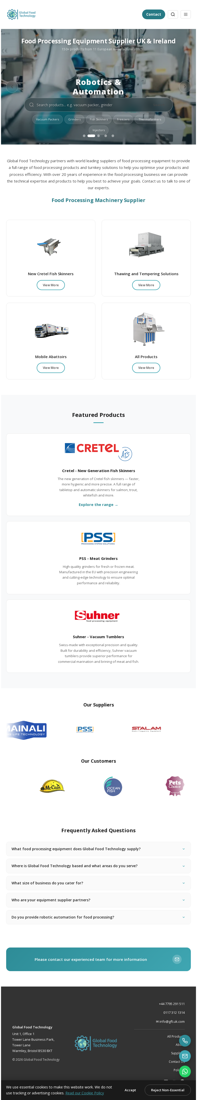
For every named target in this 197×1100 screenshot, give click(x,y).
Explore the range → (98, 504)
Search (159, 104)
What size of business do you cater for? (51, 882)
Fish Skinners (99, 119)
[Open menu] (186, 14)
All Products (172, 1036)
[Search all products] (173, 14)
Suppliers (174, 1053)
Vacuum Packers (47, 119)
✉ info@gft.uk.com (166, 1021)
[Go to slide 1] (84, 136)
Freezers (123, 119)
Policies (175, 1070)
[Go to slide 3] (98, 136)
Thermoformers (150, 119)
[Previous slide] (12, 87)
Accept (126, 1087)
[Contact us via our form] (181, 1056)
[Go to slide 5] (113, 136)
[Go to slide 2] (91, 136)
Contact (153, 14)
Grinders (74, 119)
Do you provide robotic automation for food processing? (66, 916)
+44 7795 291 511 (168, 1003)
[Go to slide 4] (106, 136)
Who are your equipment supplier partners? (54, 899)
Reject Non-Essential (164, 1087)
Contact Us (173, 1061)
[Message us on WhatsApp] (181, 1071)
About (176, 1044)
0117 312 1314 (170, 1012)
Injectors (99, 130)
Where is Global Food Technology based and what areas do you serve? (78, 865)
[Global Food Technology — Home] (72, 14)
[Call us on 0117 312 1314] (181, 1041)
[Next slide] (185, 87)
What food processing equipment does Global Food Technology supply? (79, 848)
